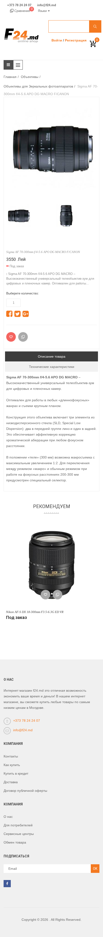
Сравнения (23, 10)
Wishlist (45, 594)
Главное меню (19, 65)
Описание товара (51, 356)
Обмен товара (15, 842)
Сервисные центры (19, 834)
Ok (95, 868)
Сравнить (57, 594)
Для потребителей (18, 825)
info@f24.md (46, 5)
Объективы (29, 77)
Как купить (12, 765)
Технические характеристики (51, 367)
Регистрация (75, 40)
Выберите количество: (22, 293)
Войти (57, 40)
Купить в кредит (16, 773)
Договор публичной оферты (25, 791)
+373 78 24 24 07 (19, 5)
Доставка (11, 782)
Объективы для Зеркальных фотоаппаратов (38, 86)
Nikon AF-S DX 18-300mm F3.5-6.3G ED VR (34, 612)
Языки (42, 10)
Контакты (11, 756)
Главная (10, 77)
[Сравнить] (23, 337)
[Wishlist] (11, 337)
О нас (8, 817)
